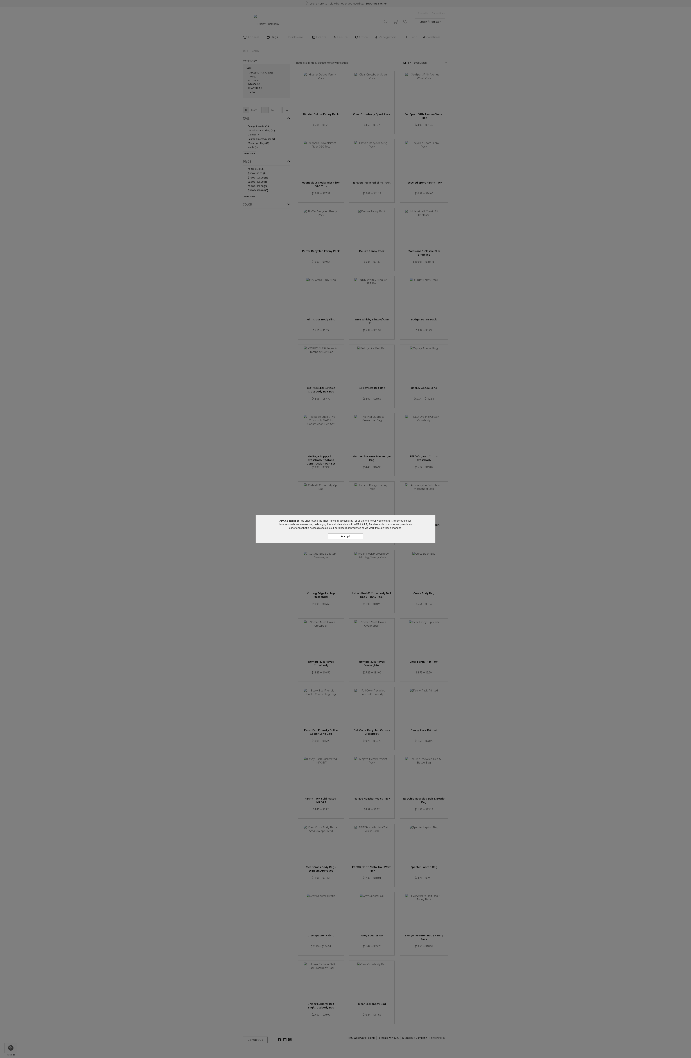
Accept (345, 536)
